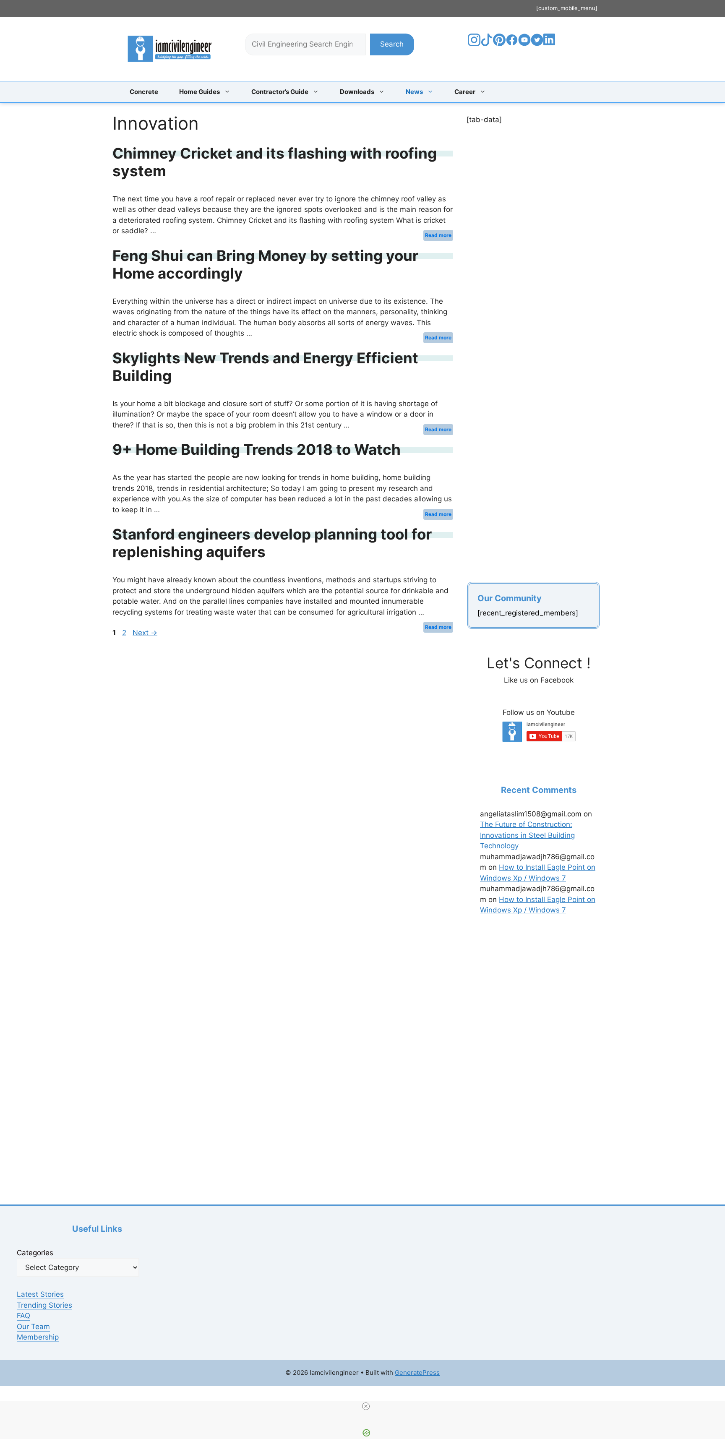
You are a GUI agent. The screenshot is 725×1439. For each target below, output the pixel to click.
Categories (35, 1253)
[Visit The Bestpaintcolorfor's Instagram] (474, 43)
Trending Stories (44, 1305)
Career (464, 92)
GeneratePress (417, 1372)
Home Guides (199, 92)
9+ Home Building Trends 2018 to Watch (256, 449)
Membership (38, 1337)
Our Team (33, 1326)
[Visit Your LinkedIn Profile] (550, 46)
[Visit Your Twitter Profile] (537, 43)
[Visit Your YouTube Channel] (524, 43)
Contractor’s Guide (279, 92)
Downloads (357, 92)
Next (145, 632)
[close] (366, 1406)
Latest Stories (40, 1294)
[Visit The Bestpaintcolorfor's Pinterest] (499, 43)
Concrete (144, 92)
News (414, 92)
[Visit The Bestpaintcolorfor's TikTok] (486, 43)
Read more (438, 235)
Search (392, 44)
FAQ (23, 1315)
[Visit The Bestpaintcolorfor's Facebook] (512, 43)
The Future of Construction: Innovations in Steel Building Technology (527, 835)
